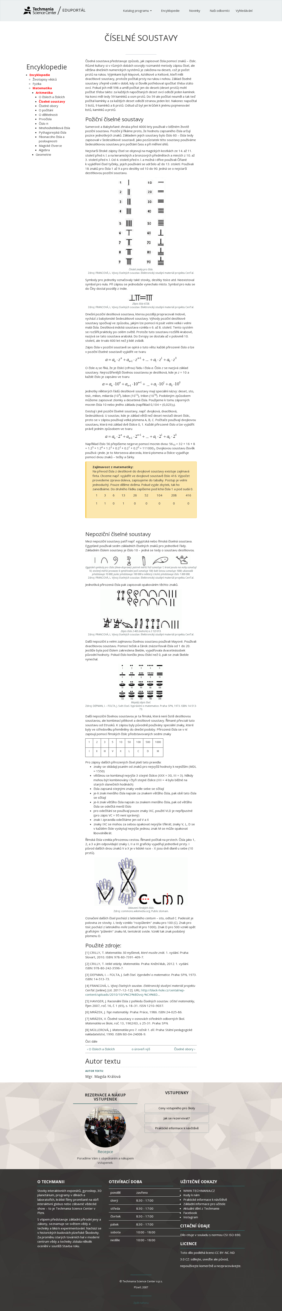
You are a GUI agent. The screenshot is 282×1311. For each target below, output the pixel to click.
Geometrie (43, 154)
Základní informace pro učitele (204, 1204)
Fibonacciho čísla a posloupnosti (51, 139)
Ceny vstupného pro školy (177, 1108)
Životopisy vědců (45, 79)
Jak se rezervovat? (177, 1118)
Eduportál (73, 10)
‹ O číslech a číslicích (101, 1049)
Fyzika (37, 84)
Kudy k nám (191, 1195)
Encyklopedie (170, 10)
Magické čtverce (50, 146)
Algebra (44, 150)
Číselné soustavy (52, 101)
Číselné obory (48, 106)
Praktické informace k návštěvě (177, 1128)
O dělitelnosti (48, 115)
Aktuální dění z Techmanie (201, 1208)
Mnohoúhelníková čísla (54, 128)
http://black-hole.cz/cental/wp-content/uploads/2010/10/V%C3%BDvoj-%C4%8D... (135, 992)
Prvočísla (45, 119)
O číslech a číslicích (52, 97)
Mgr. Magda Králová (103, 1076)
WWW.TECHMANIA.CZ (199, 1191)
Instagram (190, 1217)
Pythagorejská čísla (52, 132)
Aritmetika (44, 92)
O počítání (46, 110)
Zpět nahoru (141, 1303)
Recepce (105, 1151)
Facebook (190, 1213)
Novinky (195, 10)
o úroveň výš (141, 1049)
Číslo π (43, 123)
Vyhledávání (244, 10)
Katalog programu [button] (136, 10)
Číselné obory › (184, 1049)
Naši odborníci (220, 10)
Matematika (42, 88)
